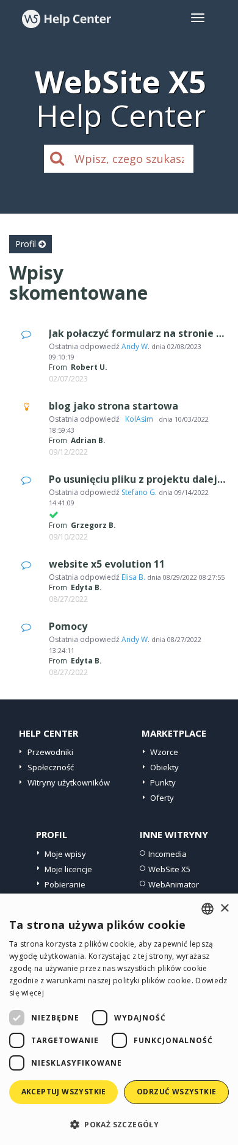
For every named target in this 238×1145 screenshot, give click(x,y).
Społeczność (50, 767)
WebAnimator (173, 884)
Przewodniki (50, 751)
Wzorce (164, 751)
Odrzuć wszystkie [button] (176, 1091)
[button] (119, 1124)
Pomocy (68, 626)
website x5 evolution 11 (107, 564)
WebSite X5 (169, 869)
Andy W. (135, 346)
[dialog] (119, 1019)
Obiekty (164, 767)
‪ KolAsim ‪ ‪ (139, 419)
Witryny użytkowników (68, 782)
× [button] (224, 908)
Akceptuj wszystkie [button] (63, 1091)
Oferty (162, 797)
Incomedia (167, 853)
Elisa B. (133, 577)
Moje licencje (68, 869)
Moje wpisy (65, 853)
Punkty (163, 782)
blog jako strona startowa (113, 406)
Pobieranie (65, 884)
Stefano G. (139, 492)
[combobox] (207, 909)
